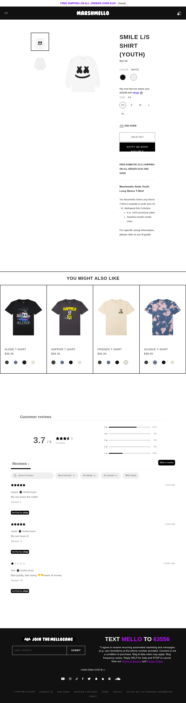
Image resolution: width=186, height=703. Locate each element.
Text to (137, 639)
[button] (130, 427)
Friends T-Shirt (110, 349)
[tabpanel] (93, 533)
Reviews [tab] (20, 464)
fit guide (146, 234)
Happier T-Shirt (63, 349)
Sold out (137, 137)
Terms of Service (131, 661)
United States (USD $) (92, 670)
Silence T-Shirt (156, 349)
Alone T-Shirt (15, 349)
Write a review (167, 462)
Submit (76, 650)
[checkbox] (130, 475)
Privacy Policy (155, 661)
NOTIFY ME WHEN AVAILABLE (137, 149)
